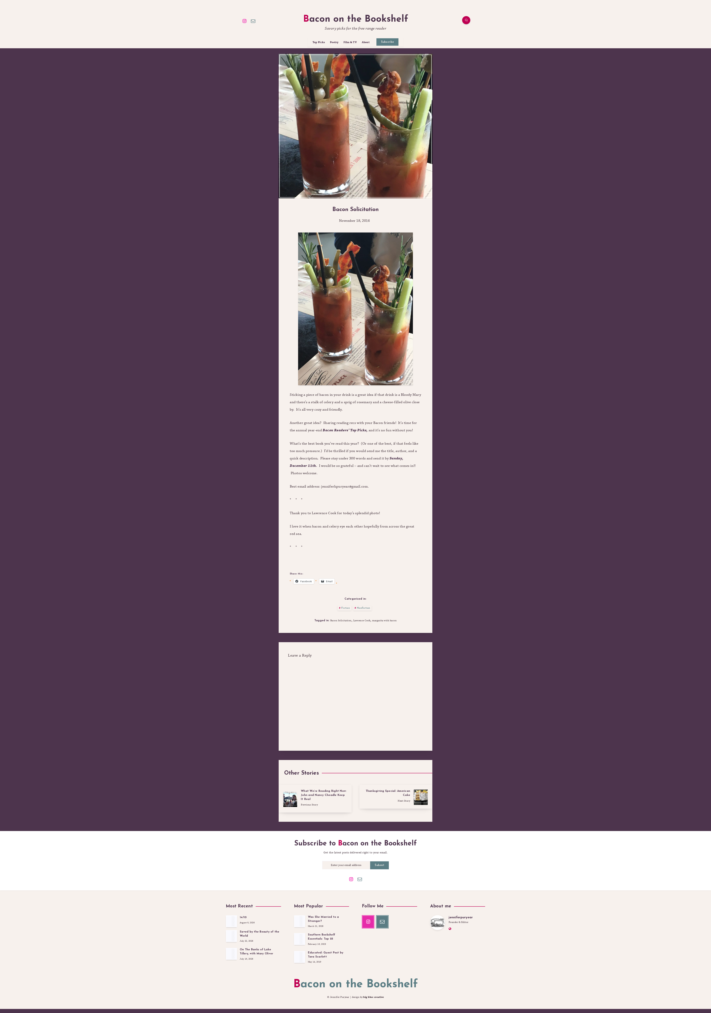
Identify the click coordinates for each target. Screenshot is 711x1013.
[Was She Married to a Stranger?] (299, 921)
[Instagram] (244, 21)
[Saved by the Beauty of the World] (231, 936)
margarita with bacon (384, 620)
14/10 (243, 917)
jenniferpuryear (461, 917)
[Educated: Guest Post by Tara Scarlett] (299, 957)
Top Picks (319, 42)
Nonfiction (363, 608)
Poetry (334, 42)
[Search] (466, 20)
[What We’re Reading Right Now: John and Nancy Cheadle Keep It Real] (315, 799)
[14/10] (231, 921)
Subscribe (387, 42)
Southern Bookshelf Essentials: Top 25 (321, 936)
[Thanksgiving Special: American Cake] (395, 797)
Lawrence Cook (361, 620)
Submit (379, 865)
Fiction (345, 608)
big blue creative (373, 997)
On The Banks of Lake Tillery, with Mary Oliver (256, 951)
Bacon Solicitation (340, 620)
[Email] (253, 21)
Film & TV (350, 42)
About (366, 42)
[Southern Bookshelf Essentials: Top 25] (299, 939)
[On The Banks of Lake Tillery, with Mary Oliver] (231, 954)
